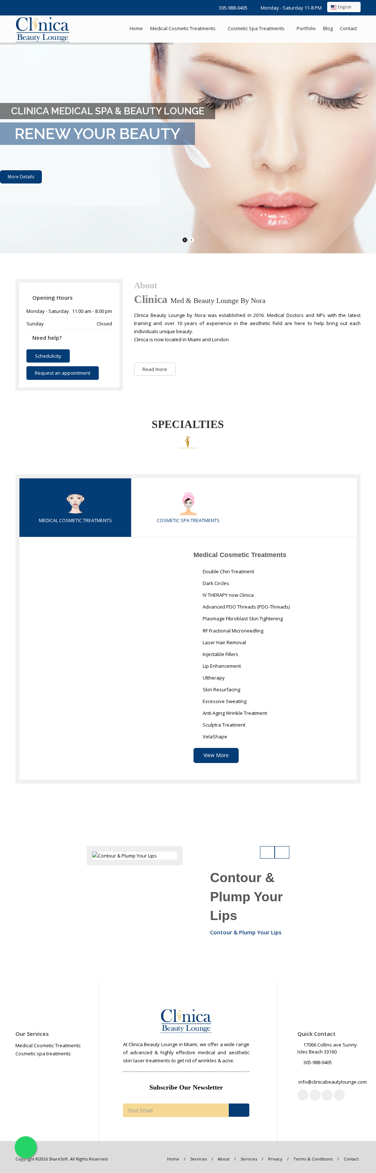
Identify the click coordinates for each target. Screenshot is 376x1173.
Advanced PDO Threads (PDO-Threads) (246, 606)
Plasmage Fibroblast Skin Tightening (242, 618)
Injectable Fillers (220, 654)
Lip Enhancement (221, 666)
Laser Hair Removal (224, 642)
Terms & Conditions (313, 1159)
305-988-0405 (233, 7)
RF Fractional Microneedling (232, 630)
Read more (154, 369)
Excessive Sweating (224, 701)
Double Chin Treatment (228, 571)
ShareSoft (58, 1159)
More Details (21, 177)
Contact (348, 28)
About (223, 1159)
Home (136, 28)
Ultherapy (213, 677)
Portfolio (306, 28)
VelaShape (214, 736)
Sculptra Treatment (223, 724)
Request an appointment (62, 373)
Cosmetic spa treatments (256, 28)
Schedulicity (48, 356)
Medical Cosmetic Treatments (183, 28)
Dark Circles (215, 583)
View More (216, 755)
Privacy (275, 1159)
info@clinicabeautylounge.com (333, 1081)
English (344, 7)
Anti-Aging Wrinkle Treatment (234, 713)
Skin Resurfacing (221, 689)
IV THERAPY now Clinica (228, 595)
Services (198, 1159)
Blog (328, 28)
